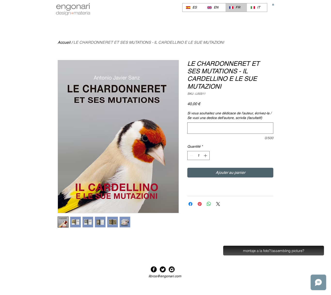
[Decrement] (191, 155)
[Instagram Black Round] (172, 269)
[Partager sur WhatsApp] (209, 204)
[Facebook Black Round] (154, 269)
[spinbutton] (198, 155)
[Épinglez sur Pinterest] (200, 204)
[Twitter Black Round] (163, 269)
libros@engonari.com (165, 276)
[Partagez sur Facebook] (190, 204)
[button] (273, 4)
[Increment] (206, 155)
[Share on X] (218, 204)
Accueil (64, 42)
